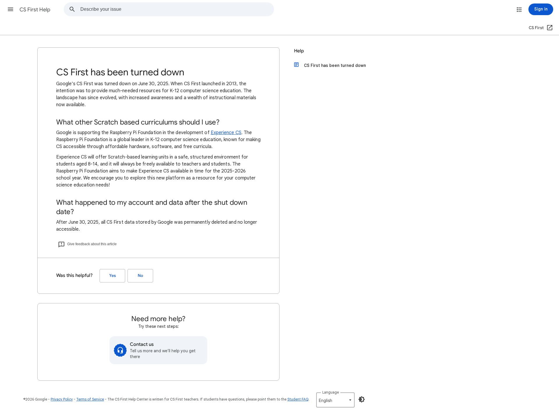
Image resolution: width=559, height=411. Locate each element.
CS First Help (35, 9)
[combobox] (177, 9)
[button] (10, 9)
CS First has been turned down (335, 65)
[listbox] (335, 400)
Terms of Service (90, 399)
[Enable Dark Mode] (362, 399)
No (140, 275)
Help (299, 51)
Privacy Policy (62, 399)
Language (330, 392)
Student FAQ (297, 399)
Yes (112, 275)
